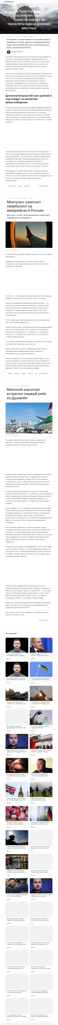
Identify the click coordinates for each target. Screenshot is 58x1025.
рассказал (40, 254)
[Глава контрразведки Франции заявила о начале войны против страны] (17, 841)
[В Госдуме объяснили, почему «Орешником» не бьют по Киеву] (17, 769)
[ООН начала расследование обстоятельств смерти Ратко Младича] (41, 769)
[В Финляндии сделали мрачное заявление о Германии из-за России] (41, 817)
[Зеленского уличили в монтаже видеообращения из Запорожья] (17, 673)
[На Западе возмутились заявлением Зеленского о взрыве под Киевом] (41, 961)
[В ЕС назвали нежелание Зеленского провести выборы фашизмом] (17, 649)
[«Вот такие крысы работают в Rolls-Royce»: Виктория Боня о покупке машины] (41, 913)
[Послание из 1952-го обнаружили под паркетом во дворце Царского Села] (17, 985)
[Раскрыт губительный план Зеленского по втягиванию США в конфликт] (17, 937)
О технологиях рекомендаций (45, 1023)
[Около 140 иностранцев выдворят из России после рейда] (17, 889)
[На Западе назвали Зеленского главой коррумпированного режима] (17, 961)
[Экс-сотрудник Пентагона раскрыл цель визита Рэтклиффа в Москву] (17, 1010)
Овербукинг (10, 296)
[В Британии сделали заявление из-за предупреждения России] (17, 793)
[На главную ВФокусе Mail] (9, 2)
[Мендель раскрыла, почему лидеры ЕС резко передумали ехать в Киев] (17, 913)
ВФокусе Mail (24, 36)
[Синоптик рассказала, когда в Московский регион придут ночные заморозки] (41, 865)
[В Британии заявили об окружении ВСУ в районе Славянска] (41, 793)
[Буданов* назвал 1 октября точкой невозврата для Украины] (41, 889)
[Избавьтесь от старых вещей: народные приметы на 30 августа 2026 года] (17, 865)
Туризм (31, 36)
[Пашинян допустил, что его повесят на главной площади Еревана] (41, 649)
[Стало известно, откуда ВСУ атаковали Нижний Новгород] (41, 985)
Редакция (18, 1023)
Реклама (13, 1023)
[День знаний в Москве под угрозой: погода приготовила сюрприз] (41, 1010)
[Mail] (5, 2)
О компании (7, 1023)
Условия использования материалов (30, 1023)
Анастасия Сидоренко (17, 51)
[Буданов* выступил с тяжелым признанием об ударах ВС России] (17, 745)
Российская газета (24, 385)
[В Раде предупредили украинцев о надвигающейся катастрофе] (41, 673)
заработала (9, 59)
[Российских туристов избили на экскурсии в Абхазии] (41, 721)
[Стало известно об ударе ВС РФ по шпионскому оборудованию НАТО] (41, 697)
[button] (29, 235)
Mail (2, 1023)
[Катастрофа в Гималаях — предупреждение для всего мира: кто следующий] (17, 721)
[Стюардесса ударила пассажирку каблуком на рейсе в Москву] (41, 745)
